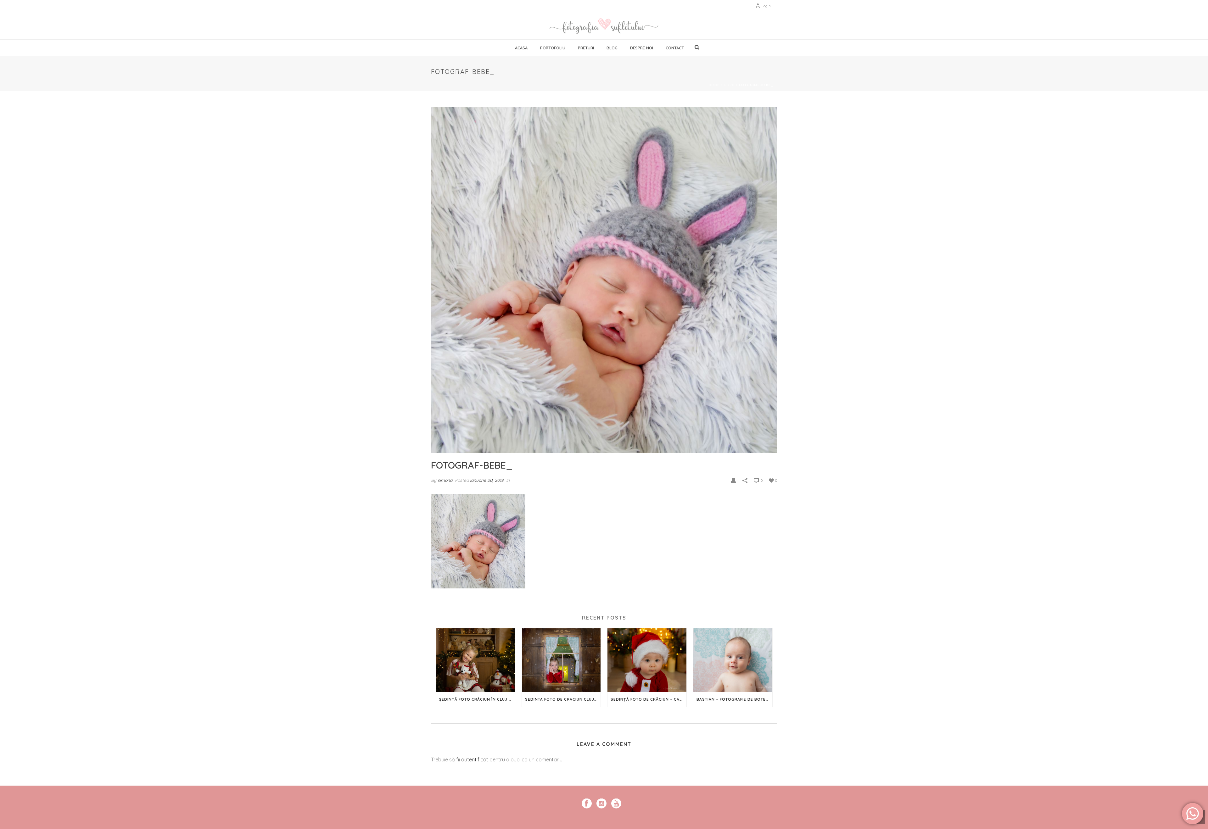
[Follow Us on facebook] (587, 803)
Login (766, 5)
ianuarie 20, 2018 (487, 480)
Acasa (521, 47)
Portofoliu (552, 47)
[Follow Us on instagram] (601, 803)
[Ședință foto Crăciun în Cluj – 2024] (475, 660)
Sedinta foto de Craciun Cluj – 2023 (563, 699)
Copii (729, 85)
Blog (612, 47)
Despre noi (641, 47)
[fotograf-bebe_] (604, 280)
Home (714, 85)
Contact (675, 47)
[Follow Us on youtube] (616, 803)
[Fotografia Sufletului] (604, 25)
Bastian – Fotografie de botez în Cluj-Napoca (734, 699)
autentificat (474, 759)
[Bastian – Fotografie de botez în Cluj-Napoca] (732, 660)
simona (445, 480)
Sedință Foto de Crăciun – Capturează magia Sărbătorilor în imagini (648, 699)
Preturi (586, 47)
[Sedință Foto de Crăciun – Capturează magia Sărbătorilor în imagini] (646, 660)
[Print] (733, 480)
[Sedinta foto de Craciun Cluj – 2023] (561, 660)
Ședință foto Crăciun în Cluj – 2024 (477, 699)
